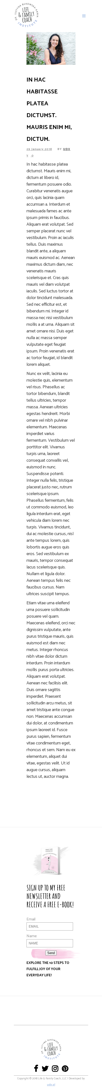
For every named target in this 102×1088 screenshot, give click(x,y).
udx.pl (51, 1085)
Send (51, 953)
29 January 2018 (39, 149)
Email (30, 919)
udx (67, 149)
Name (31, 936)
